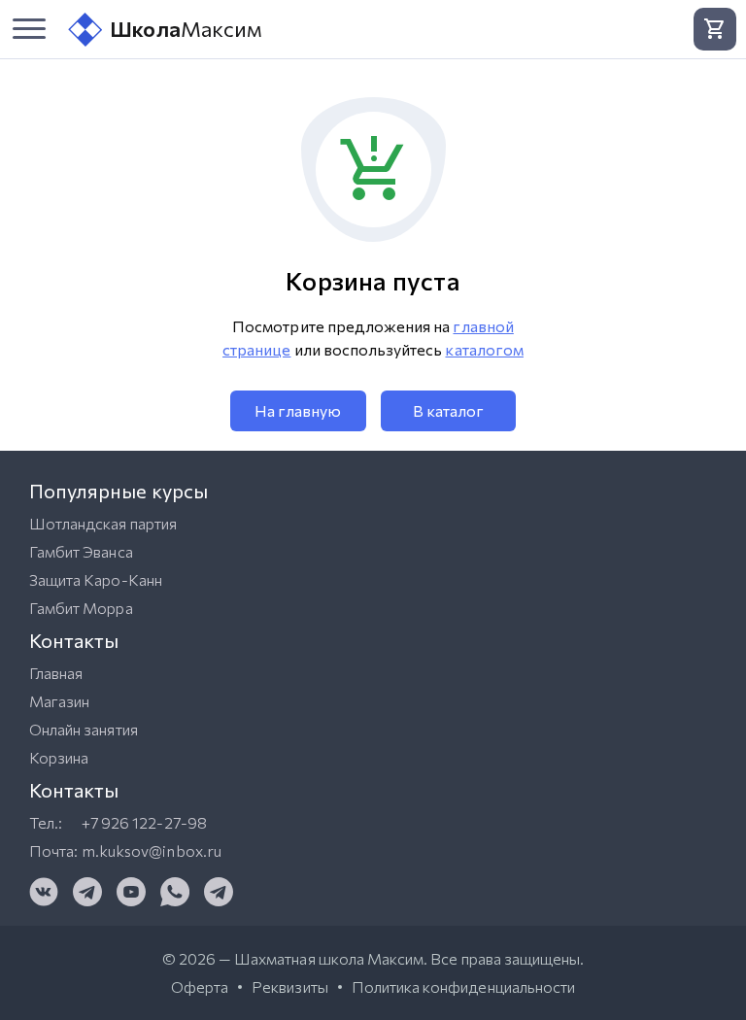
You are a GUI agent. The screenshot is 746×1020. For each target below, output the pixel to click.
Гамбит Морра (81, 607)
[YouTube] (131, 891)
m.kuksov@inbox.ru (151, 850)
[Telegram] (87, 891)
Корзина (58, 757)
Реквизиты (289, 987)
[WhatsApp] (174, 891)
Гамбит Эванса (81, 551)
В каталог (448, 410)
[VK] (43, 891)
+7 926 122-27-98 (144, 822)
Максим (186, 29)
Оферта (199, 987)
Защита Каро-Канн (95, 579)
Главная (56, 672)
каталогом (484, 349)
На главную (298, 410)
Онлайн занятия (83, 729)
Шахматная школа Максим (329, 958)
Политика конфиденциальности (463, 987)
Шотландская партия (103, 523)
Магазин (59, 701)
